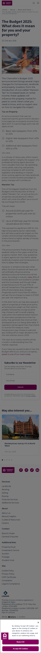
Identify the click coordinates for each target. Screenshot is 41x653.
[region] (20, 636)
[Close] (38, 622)
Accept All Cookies (20, 648)
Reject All (20, 642)
